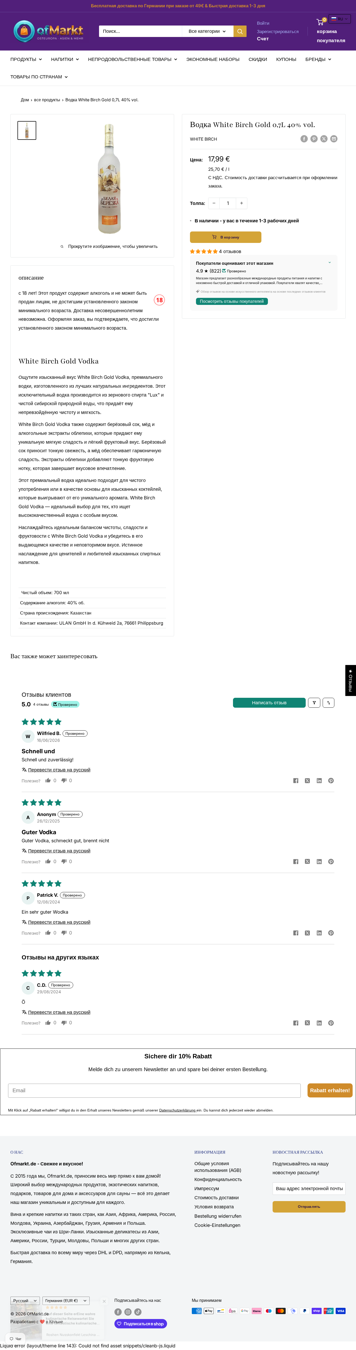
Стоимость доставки (246, 177)
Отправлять (309, 1206)
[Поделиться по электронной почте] (333, 138)
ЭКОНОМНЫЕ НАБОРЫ (213, 59)
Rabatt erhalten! (330, 1090)
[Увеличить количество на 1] (241, 203)
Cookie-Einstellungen (217, 1225)
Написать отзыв (269, 702)
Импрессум (206, 1188)
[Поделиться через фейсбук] (304, 138)
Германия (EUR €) (61, 1300)
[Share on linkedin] (319, 781)
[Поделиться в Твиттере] (324, 138)
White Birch (203, 138)
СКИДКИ (258, 59)
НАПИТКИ (62, 59)
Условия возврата (214, 1206)
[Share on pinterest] (330, 781)
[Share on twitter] (307, 781)
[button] (204, 251)
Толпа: (197, 203)
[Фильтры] (314, 703)
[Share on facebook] (295, 781)
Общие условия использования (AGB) (217, 1167)
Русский (20, 1300)
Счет (263, 39)
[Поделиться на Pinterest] (314, 138)
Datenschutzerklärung (178, 1110)
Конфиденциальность (218, 1179)
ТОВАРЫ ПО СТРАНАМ (36, 76)
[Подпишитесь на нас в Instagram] (128, 1312)
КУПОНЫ (286, 59)
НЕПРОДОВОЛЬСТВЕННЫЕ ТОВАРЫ (129, 59)
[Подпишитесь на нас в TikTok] (138, 1312)
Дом (25, 99)
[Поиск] (240, 31)
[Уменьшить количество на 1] (213, 203)
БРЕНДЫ (315, 59)
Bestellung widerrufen (217, 1216)
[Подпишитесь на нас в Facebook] (118, 1312)
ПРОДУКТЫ (23, 59)
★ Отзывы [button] (350, 680)
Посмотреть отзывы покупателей (232, 301)
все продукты (47, 99)
